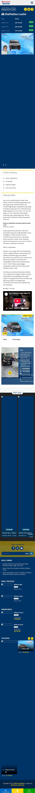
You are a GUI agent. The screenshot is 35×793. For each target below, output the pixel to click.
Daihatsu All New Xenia (8, 533)
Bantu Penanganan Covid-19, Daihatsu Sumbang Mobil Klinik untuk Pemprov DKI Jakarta (17, 573)
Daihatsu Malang (27, 377)
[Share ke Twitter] (28, 9)
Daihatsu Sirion (18, 625)
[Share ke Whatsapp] (25, 9)
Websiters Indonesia (17, 785)
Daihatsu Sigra (18, 596)
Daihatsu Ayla (18, 584)
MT (27, 535)
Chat (31, 22)
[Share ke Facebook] (32, 9)
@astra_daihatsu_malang (27, 381)
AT (8, 535)
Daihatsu (5, 9)
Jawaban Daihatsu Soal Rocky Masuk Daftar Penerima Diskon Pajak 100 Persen (15, 564)
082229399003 (26, 368)
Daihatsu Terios (23, 533)
